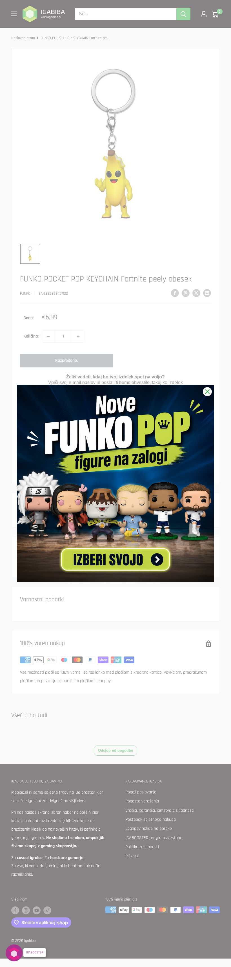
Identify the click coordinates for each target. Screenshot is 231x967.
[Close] (207, 391)
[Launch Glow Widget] (14, 952)
